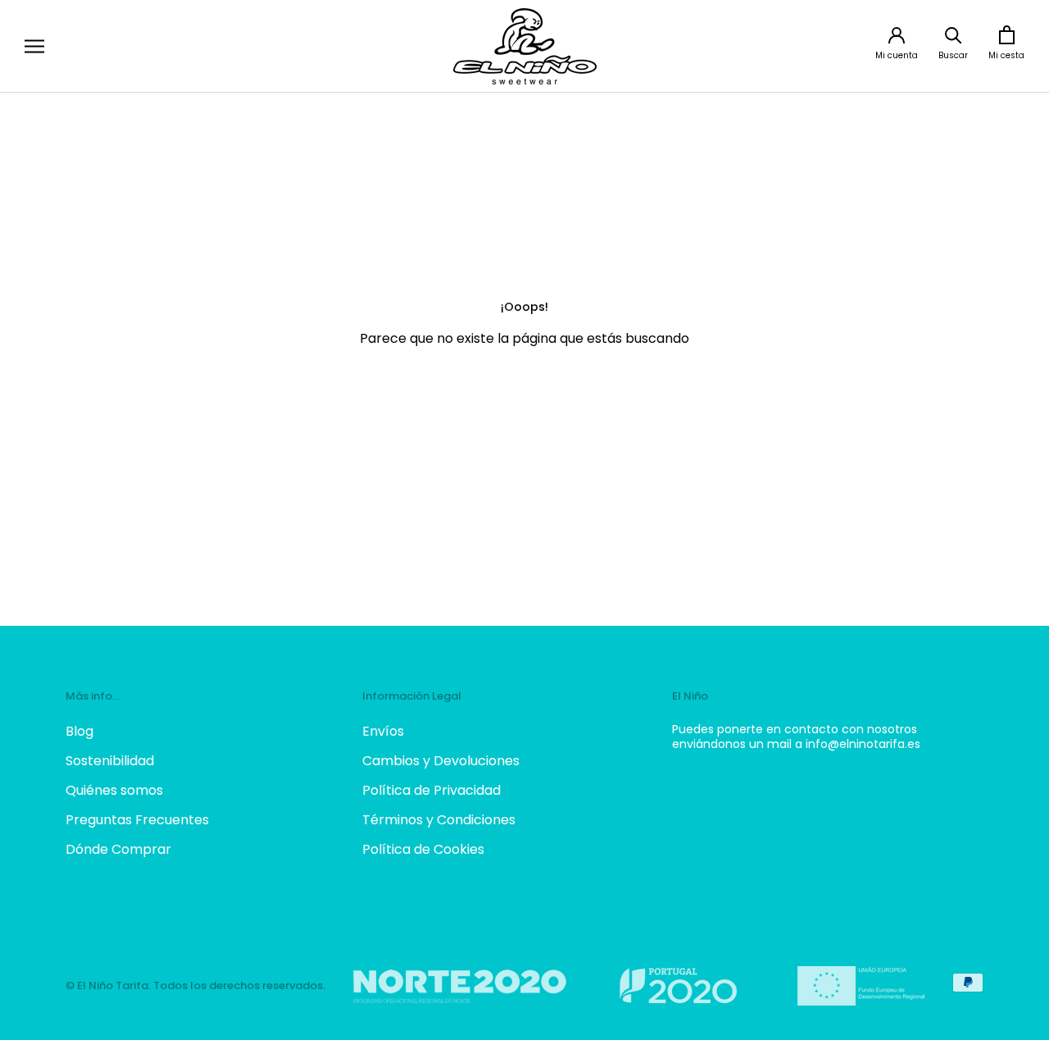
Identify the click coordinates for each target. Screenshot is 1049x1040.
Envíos (383, 731)
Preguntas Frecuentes (137, 819)
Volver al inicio (524, 399)
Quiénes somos (114, 790)
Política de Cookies (423, 849)
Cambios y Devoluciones (441, 760)
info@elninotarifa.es (863, 744)
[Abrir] (34, 46)
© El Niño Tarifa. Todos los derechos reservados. (195, 985)
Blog (79, 731)
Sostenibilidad (110, 760)
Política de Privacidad (431, 790)
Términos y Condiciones (438, 819)
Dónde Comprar (118, 849)
